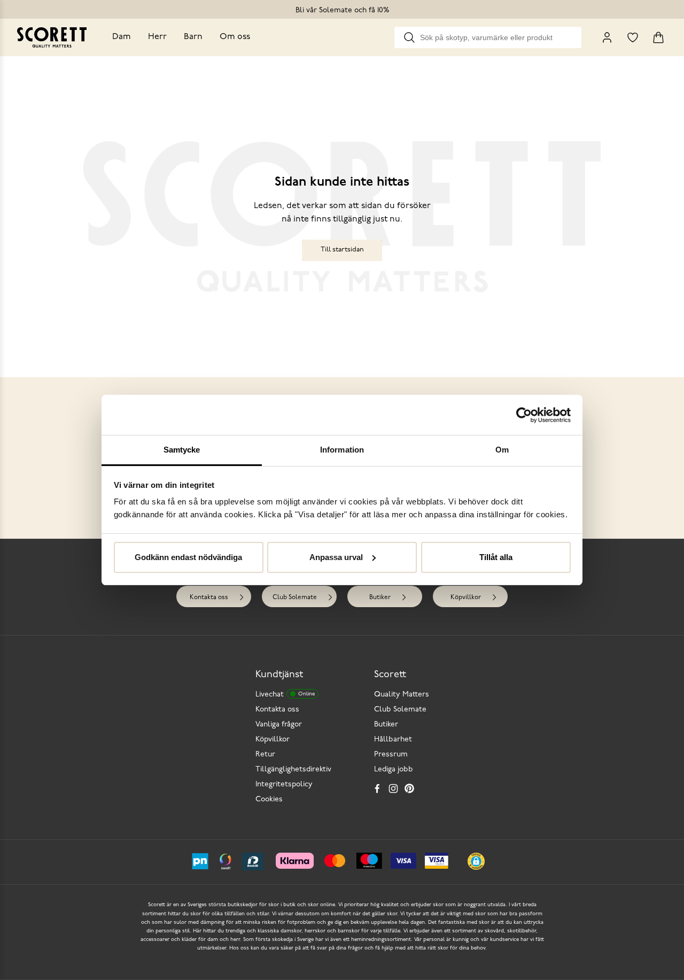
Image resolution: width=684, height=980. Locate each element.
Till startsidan (342, 249)
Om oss (235, 37)
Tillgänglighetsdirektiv (293, 769)
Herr (157, 37)
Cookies (269, 799)
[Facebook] (377, 788)
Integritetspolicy (284, 784)
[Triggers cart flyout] (658, 37)
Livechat (285, 695)
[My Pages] (607, 37)
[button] (476, 861)
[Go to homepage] (52, 37)
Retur (265, 755)
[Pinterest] (409, 788)
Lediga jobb (393, 769)
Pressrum (391, 755)
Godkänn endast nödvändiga (188, 557)
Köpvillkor (465, 597)
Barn (193, 37)
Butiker (380, 597)
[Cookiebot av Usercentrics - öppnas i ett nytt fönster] (524, 415)
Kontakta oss (209, 597)
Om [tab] (502, 449)
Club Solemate (295, 597)
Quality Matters (401, 695)
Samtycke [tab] (182, 449)
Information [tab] (342, 449)
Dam (121, 37)
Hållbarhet (393, 740)
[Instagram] (393, 788)
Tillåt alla (495, 557)
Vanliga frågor (278, 725)
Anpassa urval (336, 557)
